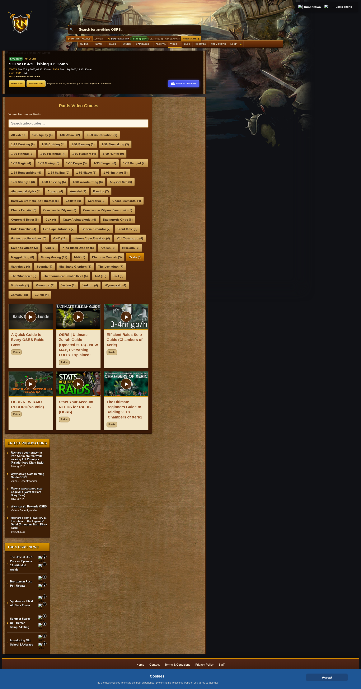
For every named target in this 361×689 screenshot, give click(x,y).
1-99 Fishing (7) (22, 153)
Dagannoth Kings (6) (118, 219)
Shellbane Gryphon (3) (75, 266)
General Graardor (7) (96, 229)
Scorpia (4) (44, 266)
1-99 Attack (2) (70, 135)
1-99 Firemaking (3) (115, 144)
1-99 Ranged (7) (134, 163)
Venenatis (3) (45, 285)
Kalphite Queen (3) (24, 247)
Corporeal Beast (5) (25, 219)
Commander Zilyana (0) (59, 210)
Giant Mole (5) (127, 229)
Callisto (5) (73, 200)
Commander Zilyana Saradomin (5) (107, 210)
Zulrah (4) (42, 294)
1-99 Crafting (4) (53, 144)
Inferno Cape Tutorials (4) (92, 238)
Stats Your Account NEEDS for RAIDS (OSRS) (76, 407)
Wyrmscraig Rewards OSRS (29, 506)
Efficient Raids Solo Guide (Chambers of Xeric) (124, 340)
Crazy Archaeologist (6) (79, 219)
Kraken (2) (108, 247)
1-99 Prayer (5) (76, 163)
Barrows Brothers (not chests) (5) (35, 200)
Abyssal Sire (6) (121, 182)
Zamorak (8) (19, 294)
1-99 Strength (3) (23, 182)
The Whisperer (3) (23, 276)
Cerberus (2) (97, 200)
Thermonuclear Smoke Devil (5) (65, 276)
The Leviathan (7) (110, 266)
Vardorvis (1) (20, 285)
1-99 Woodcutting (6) (88, 182)
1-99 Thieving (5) (54, 182)
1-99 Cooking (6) (23, 144)
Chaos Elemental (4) (126, 200)
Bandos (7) (101, 191)
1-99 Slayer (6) (86, 172)
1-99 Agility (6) (42, 135)
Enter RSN (17, 83)
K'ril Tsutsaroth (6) (130, 238)
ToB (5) (118, 276)
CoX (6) (51, 219)
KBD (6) (50, 247)
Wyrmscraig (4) (115, 285)
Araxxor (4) (55, 191)
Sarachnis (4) (20, 266)
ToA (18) (100, 276)
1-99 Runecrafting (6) (26, 172)
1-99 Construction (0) (102, 135)
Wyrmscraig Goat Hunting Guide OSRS (27, 475)
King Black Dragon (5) (78, 247)
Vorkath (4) (90, 285)
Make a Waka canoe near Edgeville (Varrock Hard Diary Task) (27, 492)
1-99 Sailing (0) (58, 172)
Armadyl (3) (78, 191)
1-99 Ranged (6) (105, 163)
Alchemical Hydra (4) (26, 191)
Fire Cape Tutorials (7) (59, 229)
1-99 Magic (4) (21, 163)
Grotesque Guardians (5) (28, 238)
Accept (327, 677)
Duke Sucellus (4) (23, 229)
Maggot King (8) (22, 257)
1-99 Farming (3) (83, 144)
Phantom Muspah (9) (107, 257)
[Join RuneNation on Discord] (327, 7)
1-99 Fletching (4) (52, 153)
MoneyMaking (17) (54, 257)
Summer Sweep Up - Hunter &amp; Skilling (20, 623)
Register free (36, 83)
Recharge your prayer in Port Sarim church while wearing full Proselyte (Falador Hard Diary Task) (27, 457)
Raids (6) (135, 257)
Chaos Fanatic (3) (23, 210)
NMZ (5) (79, 257)
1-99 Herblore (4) (84, 153)
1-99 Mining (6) (48, 163)
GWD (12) (60, 238)
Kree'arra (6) (130, 247)
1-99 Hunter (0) (113, 153)
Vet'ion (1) (68, 285)
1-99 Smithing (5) (115, 172)
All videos (18, 135)
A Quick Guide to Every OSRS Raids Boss (27, 340)
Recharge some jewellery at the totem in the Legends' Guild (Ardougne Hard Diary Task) (29, 522)
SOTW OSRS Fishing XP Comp (38, 64)
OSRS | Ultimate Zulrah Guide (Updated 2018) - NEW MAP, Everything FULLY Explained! (78, 345)
